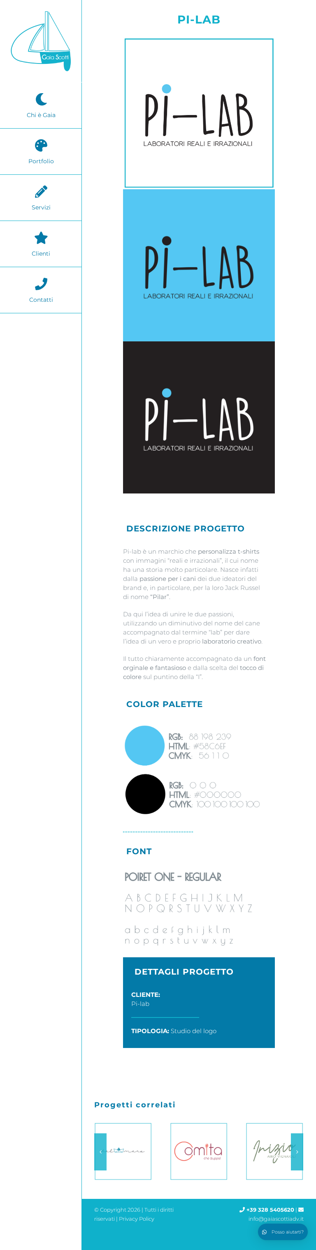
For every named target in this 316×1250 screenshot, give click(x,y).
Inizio (273, 1151)
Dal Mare (121, 1151)
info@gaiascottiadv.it (276, 1218)
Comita (197, 1151)
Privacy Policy (136, 1218)
